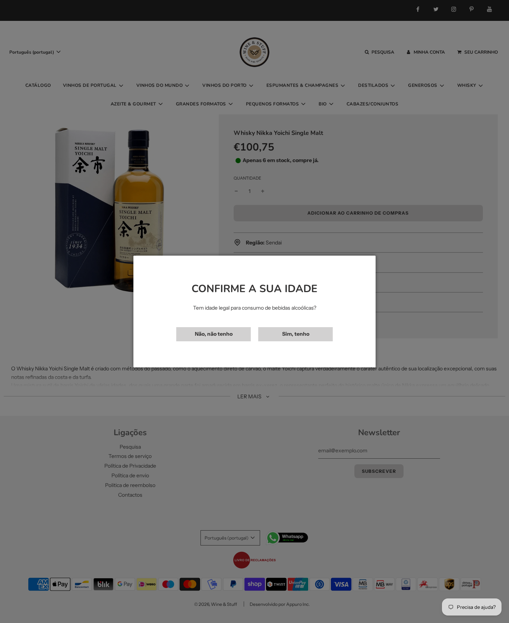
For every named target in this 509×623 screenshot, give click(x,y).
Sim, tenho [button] (295, 334)
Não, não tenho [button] (214, 334)
